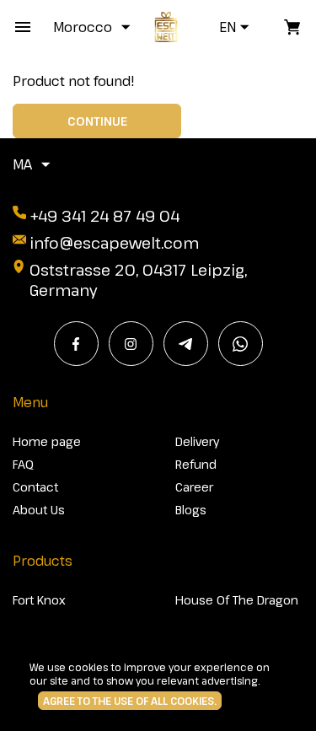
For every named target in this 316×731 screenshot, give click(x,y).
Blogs (190, 510)
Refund (196, 464)
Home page (47, 441)
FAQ (23, 464)
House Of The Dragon (236, 600)
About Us (39, 510)
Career (194, 487)
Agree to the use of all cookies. (130, 700)
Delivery (197, 441)
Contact (35, 487)
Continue (97, 121)
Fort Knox (39, 600)
